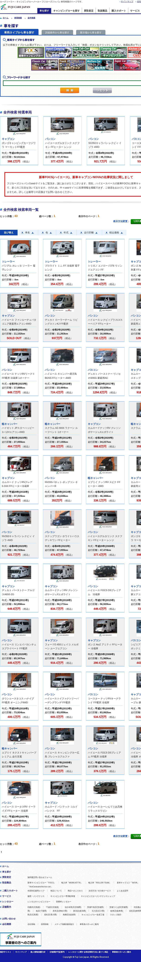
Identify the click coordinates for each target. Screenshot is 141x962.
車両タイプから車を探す (19, 32)
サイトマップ (127, 2)
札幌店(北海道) (34, 907)
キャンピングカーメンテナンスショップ (98, 896)
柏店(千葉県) (41, 911)
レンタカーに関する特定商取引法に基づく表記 (88, 952)
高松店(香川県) (50, 915)
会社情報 (31, 924)
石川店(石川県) (98, 911)
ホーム (5, 866)
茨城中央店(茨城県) (95, 907)
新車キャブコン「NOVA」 (128, 883)
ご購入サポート (10, 890)
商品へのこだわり (75, 891)
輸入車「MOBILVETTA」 (71, 883)
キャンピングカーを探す (66, 10)
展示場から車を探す (91, 32)
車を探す (44, 10)
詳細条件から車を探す (57, 32)
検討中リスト (5, 952)
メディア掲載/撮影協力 (64, 924)
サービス (6, 896)
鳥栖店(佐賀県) (69, 915)
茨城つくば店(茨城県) (119, 907)
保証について (56, 891)
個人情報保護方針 (38, 952)
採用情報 (44, 924)
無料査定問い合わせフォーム (40, 877)
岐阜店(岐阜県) (116, 911)
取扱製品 (102, 10)
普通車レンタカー (63, 902)
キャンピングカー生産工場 (93, 915)
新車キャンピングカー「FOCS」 (42, 883)
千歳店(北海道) (52, 907)
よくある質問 (122, 891)
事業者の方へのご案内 (89, 924)
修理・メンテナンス (36, 896)
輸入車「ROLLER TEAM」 (99, 883)
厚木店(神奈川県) (60, 911)
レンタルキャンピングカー (39, 902)
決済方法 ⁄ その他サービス (100, 891)
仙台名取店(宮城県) (73, 907)
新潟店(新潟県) (79, 911)
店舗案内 (6, 907)
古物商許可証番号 (57, 952)
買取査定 (89, 10)
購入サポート (119, 10)
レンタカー (7, 901)
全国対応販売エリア (36, 891)
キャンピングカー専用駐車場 (62, 896)
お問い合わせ (9, 918)
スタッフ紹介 (115, 915)
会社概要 (6, 924)
